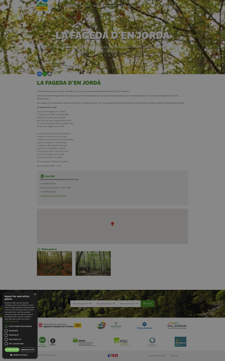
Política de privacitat (12, 321)
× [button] (35, 294)
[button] (20, 354)
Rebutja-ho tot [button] (28, 350)
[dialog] (20, 325)
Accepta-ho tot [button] (12, 350)
